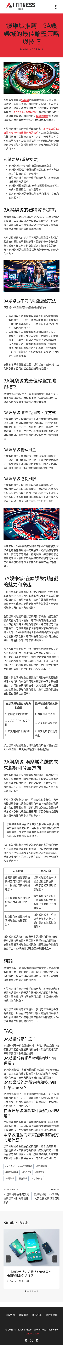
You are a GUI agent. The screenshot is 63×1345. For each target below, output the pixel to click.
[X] (31, 1340)
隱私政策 (37, 1314)
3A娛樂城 (10, 1166)
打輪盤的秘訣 (11, 1172)
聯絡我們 (23, 1314)
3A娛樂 (25, 100)
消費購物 (31, 19)
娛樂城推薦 (42, 116)
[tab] (25, 1291)
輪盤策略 (22, 1178)
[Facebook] (26, 1340)
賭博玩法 (39, 1172)
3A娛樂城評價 (25, 1166)
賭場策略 (9, 1178)
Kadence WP (31, 1333)
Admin (26, 49)
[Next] (54, 1258)
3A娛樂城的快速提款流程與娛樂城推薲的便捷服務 (16, 1196)
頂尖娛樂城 (36, 1178)
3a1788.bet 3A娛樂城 (25, 112)
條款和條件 (51, 1314)
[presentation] (31, 1247)
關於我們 (10, 1314)
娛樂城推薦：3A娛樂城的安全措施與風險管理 (46, 1194)
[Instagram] (37, 1340)
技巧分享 (26, 1172)
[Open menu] (55, 7)
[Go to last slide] (8, 1258)
